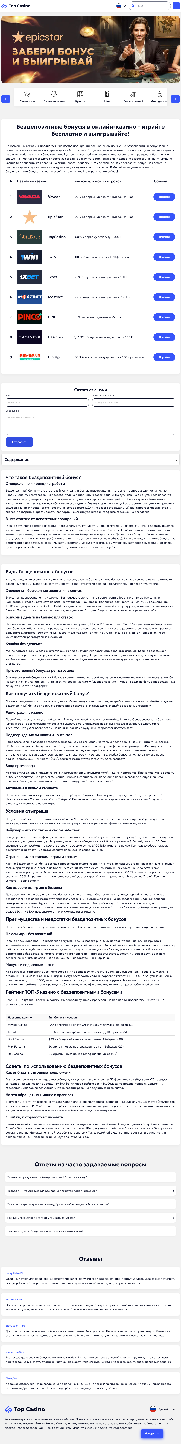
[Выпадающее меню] (176, 5)
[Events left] (5, 99)
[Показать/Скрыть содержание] (175, 459)
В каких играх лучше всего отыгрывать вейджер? (41, 1217)
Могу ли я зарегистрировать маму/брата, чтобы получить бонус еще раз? (58, 1204)
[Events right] (175, 99)
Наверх (149, 1433)
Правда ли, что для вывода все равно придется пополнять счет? (52, 1190)
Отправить (19, 442)
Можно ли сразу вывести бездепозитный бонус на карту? (47, 1177)
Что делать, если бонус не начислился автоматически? (45, 1231)
